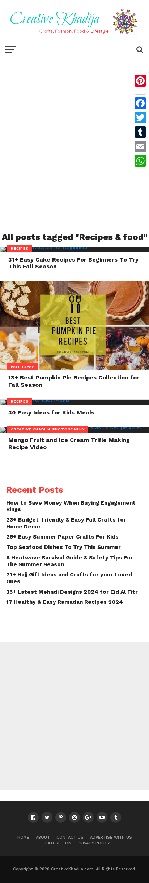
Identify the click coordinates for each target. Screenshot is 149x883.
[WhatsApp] (140, 161)
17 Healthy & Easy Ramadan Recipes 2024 (64, 602)
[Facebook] (140, 103)
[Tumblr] (140, 132)
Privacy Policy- (95, 843)
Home (23, 837)
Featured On (57, 843)
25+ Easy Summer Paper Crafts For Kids (62, 536)
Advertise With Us (111, 837)
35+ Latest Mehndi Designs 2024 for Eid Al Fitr (72, 592)
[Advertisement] (74, 134)
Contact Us (70, 837)
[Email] (140, 146)
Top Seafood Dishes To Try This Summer (63, 547)
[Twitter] (140, 117)
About (43, 837)
